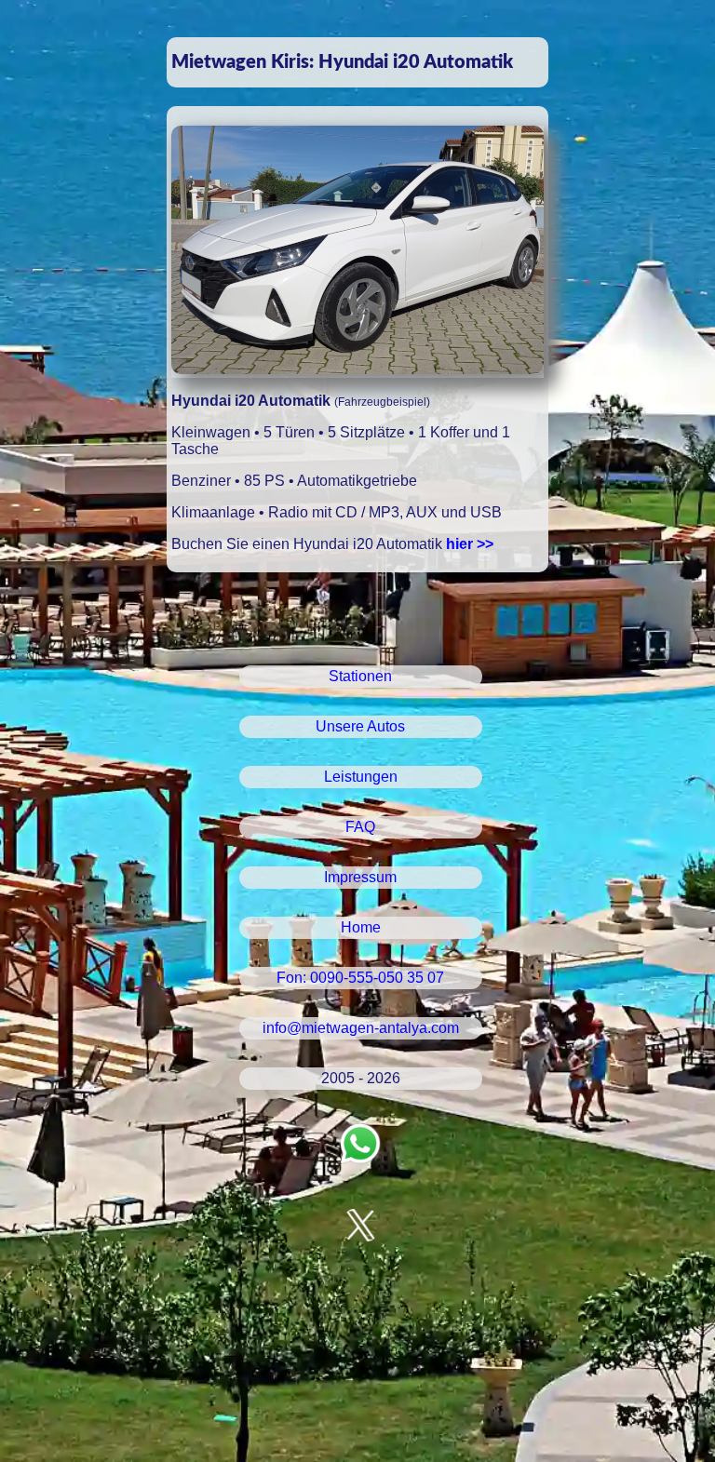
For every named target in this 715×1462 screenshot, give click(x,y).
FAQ (360, 827)
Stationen (360, 676)
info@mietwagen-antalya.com (361, 1028)
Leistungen (361, 777)
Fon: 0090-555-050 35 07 (360, 978)
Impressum (360, 877)
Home (361, 927)
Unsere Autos (360, 726)
